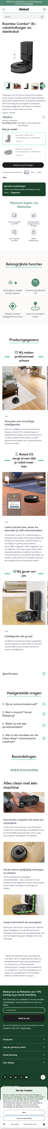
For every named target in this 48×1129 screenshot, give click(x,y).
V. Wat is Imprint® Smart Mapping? (17, 713)
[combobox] (24, 16)
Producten (8, 1039)
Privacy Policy (26, 1028)
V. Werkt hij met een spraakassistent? (14, 725)
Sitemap (16, 1086)
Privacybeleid (7, 1086)
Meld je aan (24, 1018)
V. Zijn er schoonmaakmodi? (19, 704)
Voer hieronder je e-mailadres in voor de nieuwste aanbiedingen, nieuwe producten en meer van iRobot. (23, 1002)
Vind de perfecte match (14, 1047)
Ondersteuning (10, 1055)
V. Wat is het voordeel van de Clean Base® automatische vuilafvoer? (20, 738)
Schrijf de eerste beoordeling (24, 769)
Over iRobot (8, 1062)
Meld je (30, 4)
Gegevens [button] (15, 192)
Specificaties (10, 673)
